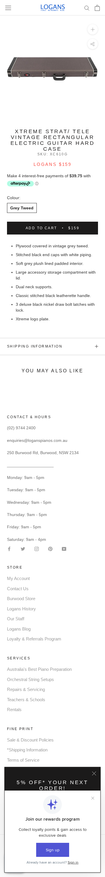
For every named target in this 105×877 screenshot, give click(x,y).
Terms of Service (23, 760)
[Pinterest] (50, 549)
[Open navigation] (8, 8)
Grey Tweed (22, 208)
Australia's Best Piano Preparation (39, 669)
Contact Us (18, 588)
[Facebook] (9, 549)
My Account (18, 578)
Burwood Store (21, 598)
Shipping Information (34, 346)
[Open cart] (97, 8)
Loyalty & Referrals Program (34, 638)
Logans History (21, 608)
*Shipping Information (27, 749)
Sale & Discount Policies (30, 739)
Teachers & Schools (26, 699)
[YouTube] (64, 549)
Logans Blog (19, 628)
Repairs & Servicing (26, 689)
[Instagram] (36, 549)
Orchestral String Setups (30, 679)
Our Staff (15, 618)
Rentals (14, 709)
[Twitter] (23, 549)
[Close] (94, 773)
